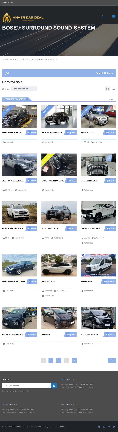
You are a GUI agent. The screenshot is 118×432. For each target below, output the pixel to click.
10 (74, 360)
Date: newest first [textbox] (20, 88)
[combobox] (24, 88)
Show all (111, 99)
